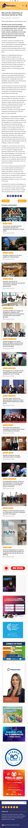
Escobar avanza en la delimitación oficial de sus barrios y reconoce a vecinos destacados (14, 284)
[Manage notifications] (3, 825)
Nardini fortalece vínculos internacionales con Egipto (12, 456)
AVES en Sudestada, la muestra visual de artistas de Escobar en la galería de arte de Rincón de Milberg (13, 552)
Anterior (6, 201)
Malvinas (5, 252)
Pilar (19, 18)
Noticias (15, 18)
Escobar (5, 279)
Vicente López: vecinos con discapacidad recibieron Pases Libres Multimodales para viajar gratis (13, 401)
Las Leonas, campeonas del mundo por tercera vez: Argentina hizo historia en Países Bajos (13, 228)
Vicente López (12, 368)
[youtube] (15, 0)
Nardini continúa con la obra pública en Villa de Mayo (12, 256)
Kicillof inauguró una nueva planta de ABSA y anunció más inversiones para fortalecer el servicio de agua (13, 344)
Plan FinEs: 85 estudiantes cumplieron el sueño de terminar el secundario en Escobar (13, 429)
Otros (10, 223)
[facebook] (12, 0)
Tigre (10, 547)
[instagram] (17, 0)
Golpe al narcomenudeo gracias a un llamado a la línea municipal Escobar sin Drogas (14, 512)
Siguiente (21, 201)
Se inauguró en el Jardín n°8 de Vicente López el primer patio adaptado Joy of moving (13, 372)
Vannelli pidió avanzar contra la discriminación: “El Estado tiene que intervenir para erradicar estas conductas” (13, 484)
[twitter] (10, 0)
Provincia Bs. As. (12, 339)
